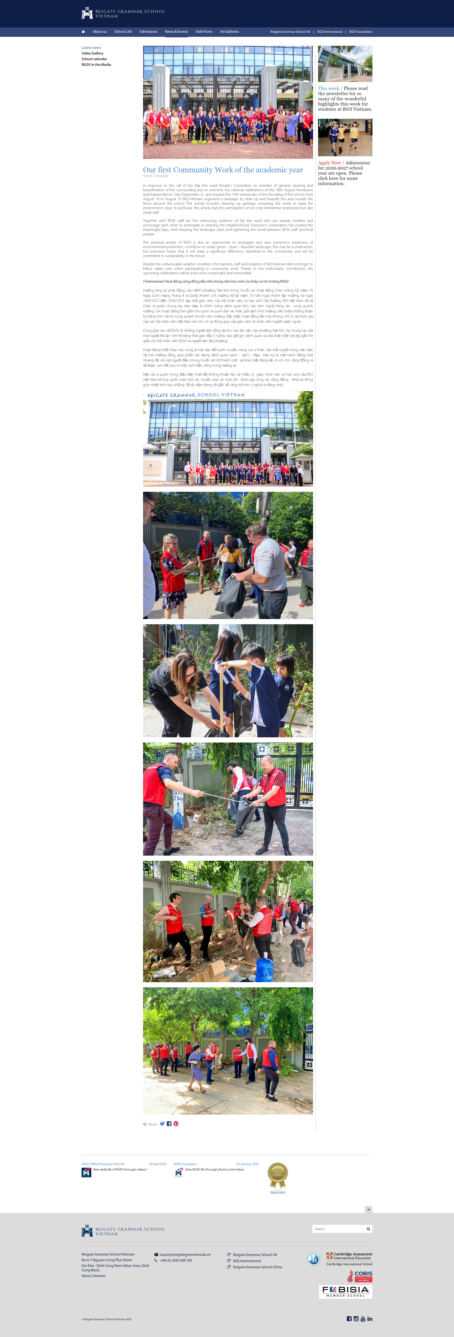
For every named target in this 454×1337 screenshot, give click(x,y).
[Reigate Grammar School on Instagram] (356, 1319)
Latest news (91, 48)
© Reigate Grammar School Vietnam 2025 (106, 1319)
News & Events (176, 32)
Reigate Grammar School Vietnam (108, 1254)
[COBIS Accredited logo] (356, 1276)
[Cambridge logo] (346, 1260)
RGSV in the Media (96, 65)
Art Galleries (229, 32)
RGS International (330, 32)
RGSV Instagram (185, 1164)
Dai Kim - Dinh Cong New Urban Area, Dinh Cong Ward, (115, 1268)
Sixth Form (204, 32)
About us (100, 32)
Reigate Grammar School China (257, 1267)
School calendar (94, 59)
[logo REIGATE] (123, 1231)
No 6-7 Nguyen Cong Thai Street (107, 1260)
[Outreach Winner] (278, 1180)
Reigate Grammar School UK (290, 32)
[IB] (314, 1260)
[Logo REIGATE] (123, 18)
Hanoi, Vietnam (93, 1276)
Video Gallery (92, 53)
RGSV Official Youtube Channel (103, 1164)
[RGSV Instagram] (178, 1173)
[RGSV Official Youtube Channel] (86, 1173)
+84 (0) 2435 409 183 (175, 1261)
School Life (123, 32)
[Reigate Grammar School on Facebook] (349, 1319)
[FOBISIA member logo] (342, 1292)
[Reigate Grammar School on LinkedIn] (369, 1319)
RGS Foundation (360, 32)
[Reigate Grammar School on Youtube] (363, 1319)
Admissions (148, 32)
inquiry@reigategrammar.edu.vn (185, 1255)
